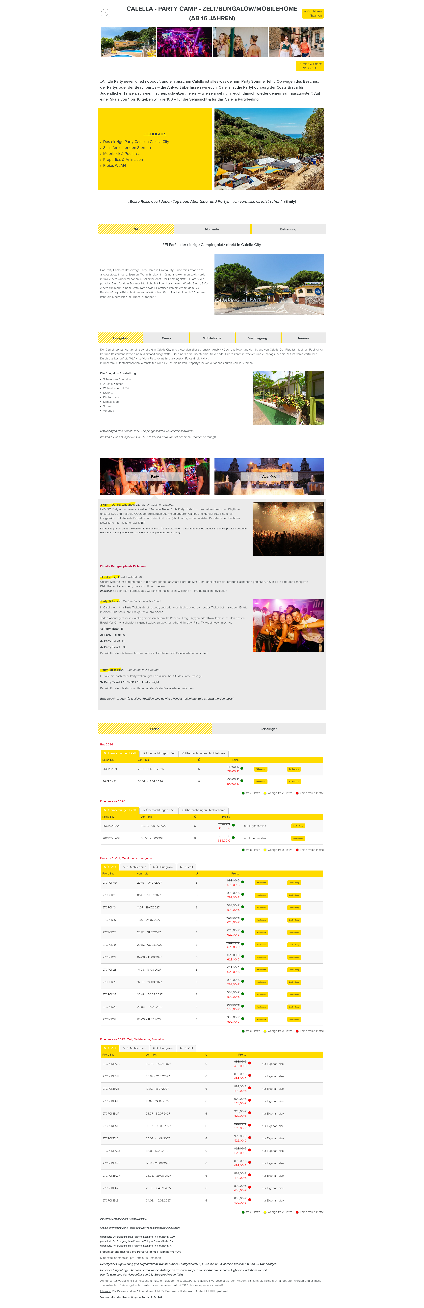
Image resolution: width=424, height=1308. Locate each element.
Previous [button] (104, 42)
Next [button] (319, 42)
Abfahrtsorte (260, 769)
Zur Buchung (294, 769)
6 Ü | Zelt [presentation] (110, 867)
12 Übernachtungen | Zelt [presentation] (159, 753)
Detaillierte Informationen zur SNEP (122, 522)
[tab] (120, 753)
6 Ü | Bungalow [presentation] (163, 867)
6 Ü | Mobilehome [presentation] (134, 867)
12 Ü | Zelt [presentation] (186, 867)
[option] (128, 45)
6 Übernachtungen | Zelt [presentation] (120, 753)
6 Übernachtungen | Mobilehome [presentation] (203, 753)
